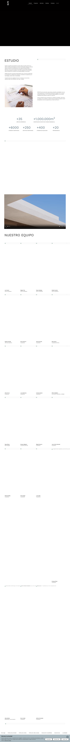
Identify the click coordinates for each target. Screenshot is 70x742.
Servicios (41, 3)
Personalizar (48, 739)
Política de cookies (7, 740)
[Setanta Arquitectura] (8, 3)
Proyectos (36, 3)
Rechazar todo (56, 739)
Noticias (47, 3)
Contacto (53, 3)
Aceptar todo (65, 739)
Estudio (30, 3)
